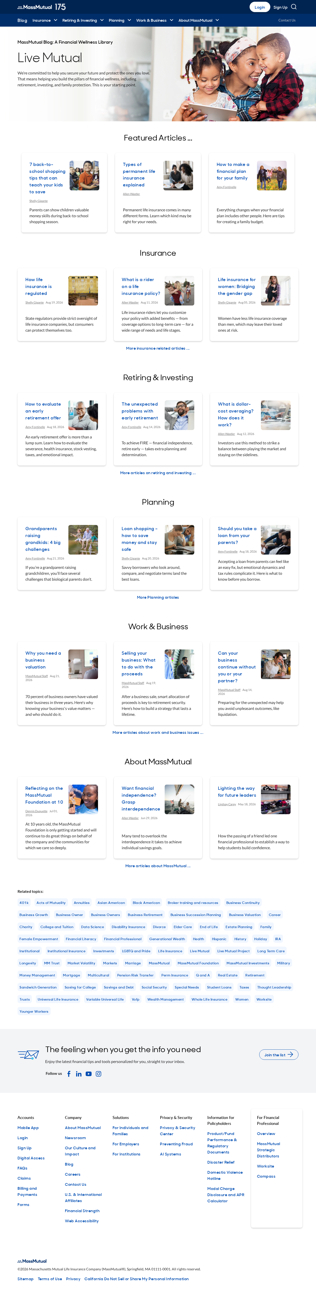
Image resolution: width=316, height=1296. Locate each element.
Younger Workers (34, 1011)
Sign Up (281, 7)
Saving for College (80, 987)
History (241, 938)
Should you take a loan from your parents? (237, 535)
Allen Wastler (131, 194)
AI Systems (170, 1154)
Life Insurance (170, 950)
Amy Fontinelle (226, 187)
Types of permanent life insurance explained (139, 174)
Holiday (260, 938)
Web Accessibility (82, 1221)
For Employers (126, 1144)
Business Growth (34, 914)
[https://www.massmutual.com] (42, 7)
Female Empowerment (39, 938)
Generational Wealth (167, 938)
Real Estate (228, 974)
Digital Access (31, 1158)
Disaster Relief (221, 1162)
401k (24, 902)
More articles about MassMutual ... (158, 865)
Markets (110, 962)
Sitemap (26, 1278)
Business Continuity (243, 902)
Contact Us (287, 20)
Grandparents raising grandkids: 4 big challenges (42, 538)
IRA (278, 938)
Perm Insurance (174, 974)
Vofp (135, 999)
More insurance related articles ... (158, 348)
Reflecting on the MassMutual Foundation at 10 (44, 795)
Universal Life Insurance (58, 999)
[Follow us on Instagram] (98, 1073)
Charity (26, 926)
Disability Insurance (128, 926)
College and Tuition (57, 926)
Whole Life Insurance (209, 999)
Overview (266, 1133)
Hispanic (219, 938)
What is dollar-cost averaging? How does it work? (236, 414)
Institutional (30, 950)
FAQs (22, 1168)
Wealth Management (165, 999)
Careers (73, 1174)
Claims (24, 1178)
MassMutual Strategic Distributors (268, 1149)
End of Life (209, 926)
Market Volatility (82, 962)
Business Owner (69, 914)
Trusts (25, 999)
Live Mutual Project (233, 950)
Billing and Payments (27, 1191)
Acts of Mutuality (51, 902)
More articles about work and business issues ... (158, 732)
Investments (103, 950)
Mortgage (71, 974)
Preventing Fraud (176, 1144)
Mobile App (28, 1127)
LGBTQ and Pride (136, 950)
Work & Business (151, 20)
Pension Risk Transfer (135, 974)
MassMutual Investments (248, 962)
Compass (266, 1176)
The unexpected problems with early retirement (140, 410)
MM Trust (52, 962)
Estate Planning (239, 926)
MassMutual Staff (36, 676)
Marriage (133, 962)
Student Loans (219, 987)
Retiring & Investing (79, 20)
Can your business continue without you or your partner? (237, 666)
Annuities (82, 902)
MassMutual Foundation (198, 962)
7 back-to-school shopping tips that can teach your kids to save (47, 178)
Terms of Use (50, 1278)
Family (266, 926)
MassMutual (159, 962)
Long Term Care (271, 950)
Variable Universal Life (105, 999)
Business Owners (105, 914)
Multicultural (98, 974)
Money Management (37, 974)
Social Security (154, 987)
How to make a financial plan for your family (233, 171)
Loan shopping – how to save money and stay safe (140, 538)
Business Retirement (145, 914)
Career (275, 914)
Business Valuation (245, 914)
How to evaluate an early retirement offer (43, 410)
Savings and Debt (119, 987)
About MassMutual (195, 20)
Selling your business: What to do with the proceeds (139, 663)
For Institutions (127, 1154)
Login (260, 7)
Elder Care (183, 926)
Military (283, 962)
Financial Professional (122, 938)
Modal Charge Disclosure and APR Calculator (225, 1194)
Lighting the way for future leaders (237, 791)
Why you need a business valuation (43, 659)
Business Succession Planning (196, 914)
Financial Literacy (81, 938)
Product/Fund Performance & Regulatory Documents (222, 1142)
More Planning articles (158, 597)
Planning (116, 20)
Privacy (73, 1278)
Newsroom (75, 1137)
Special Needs (187, 987)
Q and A (203, 974)
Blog (22, 20)
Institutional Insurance (67, 950)
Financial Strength (82, 1210)
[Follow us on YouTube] (89, 1073)
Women (242, 999)
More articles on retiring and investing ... (158, 472)
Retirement (254, 974)
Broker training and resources (193, 902)
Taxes (244, 987)
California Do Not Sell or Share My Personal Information (136, 1278)
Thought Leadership (274, 987)
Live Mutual (200, 950)
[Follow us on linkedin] (79, 1073)
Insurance (42, 20)
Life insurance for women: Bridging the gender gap (237, 286)
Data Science (92, 926)
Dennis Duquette (36, 811)
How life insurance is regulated (38, 286)
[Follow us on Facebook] (69, 1073)
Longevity (28, 962)
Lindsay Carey (227, 804)
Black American (146, 902)
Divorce (159, 926)
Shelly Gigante (38, 201)
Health (198, 938)
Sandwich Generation (38, 987)
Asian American (111, 902)
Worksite (264, 999)
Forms (24, 1204)
